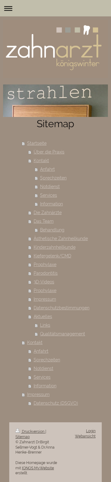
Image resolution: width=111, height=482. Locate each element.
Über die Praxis (49, 151)
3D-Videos (44, 281)
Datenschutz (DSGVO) (56, 403)
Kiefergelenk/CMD (52, 255)
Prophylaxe (45, 264)
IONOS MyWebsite (38, 468)
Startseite (37, 143)
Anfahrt (47, 169)
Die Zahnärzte (48, 212)
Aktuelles (43, 316)
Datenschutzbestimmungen (61, 307)
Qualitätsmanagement (62, 333)
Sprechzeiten (53, 177)
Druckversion (33, 431)
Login (91, 431)
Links (45, 325)
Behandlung (52, 229)
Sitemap (22, 437)
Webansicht (85, 436)
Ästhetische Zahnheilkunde (61, 238)
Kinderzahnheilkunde (55, 247)
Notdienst (50, 186)
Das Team (44, 221)
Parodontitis (46, 273)
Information (51, 203)
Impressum (45, 299)
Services (48, 195)
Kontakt (41, 160)
